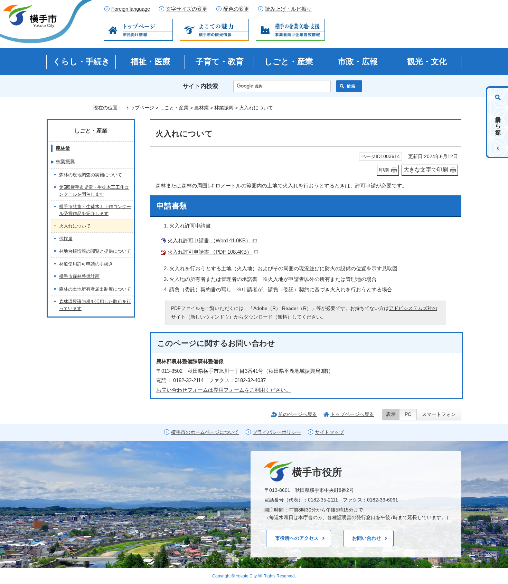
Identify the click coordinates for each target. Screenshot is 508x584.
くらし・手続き (81, 61)
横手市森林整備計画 (79, 276)
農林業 (201, 107)
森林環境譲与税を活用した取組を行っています (95, 305)
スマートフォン (439, 414)
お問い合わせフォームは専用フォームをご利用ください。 (223, 390)
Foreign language (130, 9)
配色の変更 (236, 9)
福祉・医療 (150, 61)
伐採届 (66, 238)
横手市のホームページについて (205, 432)
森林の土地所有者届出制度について (95, 289)
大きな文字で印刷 (426, 170)
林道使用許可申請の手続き (86, 263)
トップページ (139, 107)
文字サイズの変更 (186, 9)
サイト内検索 (200, 86)
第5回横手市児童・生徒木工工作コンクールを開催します (94, 191)
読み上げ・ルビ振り (288, 9)
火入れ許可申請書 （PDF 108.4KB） (210, 252)
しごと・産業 (288, 61)
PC (408, 414)
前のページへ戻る (297, 414)
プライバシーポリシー (277, 432)
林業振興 (224, 107)
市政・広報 (358, 61)
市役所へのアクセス (297, 538)
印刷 (384, 170)
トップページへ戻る (352, 414)
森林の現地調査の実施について (90, 174)
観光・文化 (427, 61)
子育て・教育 (220, 61)
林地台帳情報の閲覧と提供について (95, 251)
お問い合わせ (366, 538)
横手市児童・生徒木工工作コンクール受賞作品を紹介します (95, 210)
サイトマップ (329, 432)
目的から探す (498, 122)
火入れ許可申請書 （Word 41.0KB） (209, 240)
